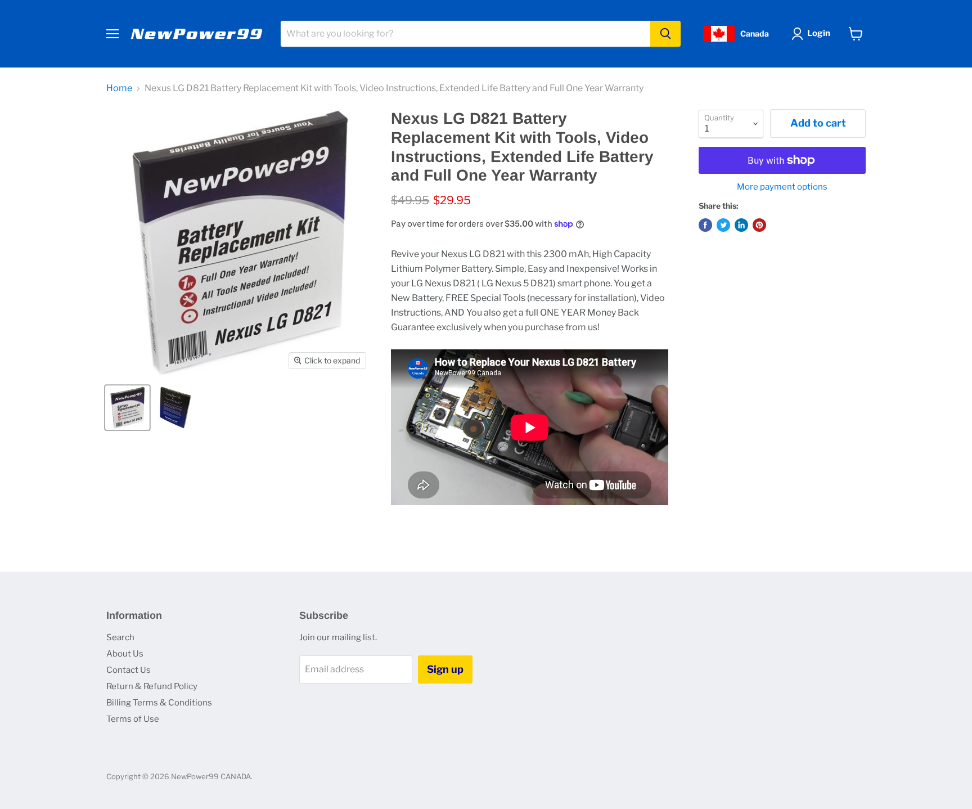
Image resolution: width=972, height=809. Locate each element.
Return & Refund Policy (151, 686)
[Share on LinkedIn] (741, 225)
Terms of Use (132, 719)
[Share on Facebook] (705, 225)
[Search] (665, 34)
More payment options (782, 187)
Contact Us (128, 670)
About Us (124, 654)
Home (119, 88)
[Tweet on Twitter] (723, 225)
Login (818, 33)
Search (120, 637)
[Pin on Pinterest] (759, 225)
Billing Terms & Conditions (159, 703)
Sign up (445, 669)
